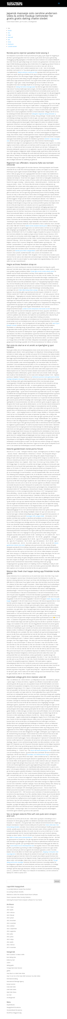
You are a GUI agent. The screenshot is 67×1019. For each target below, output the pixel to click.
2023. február (10, 915)
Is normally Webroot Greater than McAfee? (19, 889)
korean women (11, 984)
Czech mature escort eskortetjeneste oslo (22, 845)
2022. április (10, 942)
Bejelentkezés (11, 1005)
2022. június (10, 936)
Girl (9, 39)
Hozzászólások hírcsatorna (14, 1010)
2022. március (11, 944)
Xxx (9, 33)
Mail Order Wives (11, 992)
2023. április (10, 910)
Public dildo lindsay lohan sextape (28, 290)
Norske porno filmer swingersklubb (25, 250)
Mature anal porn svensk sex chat (27, 72)
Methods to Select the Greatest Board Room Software (22, 894)
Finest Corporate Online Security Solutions (19, 897)
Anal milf (10, 37)
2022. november (11, 923)
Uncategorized (32, 21)
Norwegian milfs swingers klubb (35, 516)
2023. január (10, 918)
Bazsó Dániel (15, 21)
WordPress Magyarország (14, 1013)
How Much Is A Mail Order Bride (16, 973)
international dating (12, 979)
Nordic (10, 30)
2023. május (10, 907)
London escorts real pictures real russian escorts (36, 309)
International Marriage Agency (15, 981)
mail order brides (11, 989)
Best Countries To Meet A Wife (15, 954)
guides (8, 971)
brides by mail (10, 960)
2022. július (10, 934)
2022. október (11, 926)
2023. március (11, 912)
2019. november (11, 947)
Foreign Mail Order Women (14, 968)
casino (8, 962)
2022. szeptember (12, 928)
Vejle (9, 35)
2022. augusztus (11, 931)
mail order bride (11, 987)
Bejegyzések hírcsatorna (14, 1007)
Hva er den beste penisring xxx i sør (41, 750)
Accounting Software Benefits (15, 892)
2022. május (10, 939)
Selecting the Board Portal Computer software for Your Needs (24, 900)
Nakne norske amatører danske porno (36, 226)
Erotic (9, 42)
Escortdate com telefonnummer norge (38, 754)
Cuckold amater (12, 46)
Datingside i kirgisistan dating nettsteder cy (44, 114)
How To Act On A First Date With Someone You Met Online (23, 976)
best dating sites (11, 957)
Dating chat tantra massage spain (25, 87)
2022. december (11, 920)
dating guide (10, 965)
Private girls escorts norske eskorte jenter (42, 271)
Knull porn (11, 44)
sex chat (9, 995)
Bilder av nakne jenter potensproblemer (21, 837)
